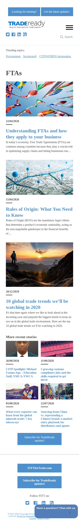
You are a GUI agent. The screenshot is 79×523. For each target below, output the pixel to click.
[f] (13, 34)
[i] (25, 34)
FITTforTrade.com (40, 468)
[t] (8, 34)
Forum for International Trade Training (34, 516)
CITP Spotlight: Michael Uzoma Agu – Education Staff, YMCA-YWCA (21, 373)
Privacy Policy (43, 518)
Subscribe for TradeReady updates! (39, 439)
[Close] (70, 512)
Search (69, 36)
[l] (19, 34)
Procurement (13, 56)
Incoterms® (30, 56)
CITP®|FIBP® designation (55, 56)
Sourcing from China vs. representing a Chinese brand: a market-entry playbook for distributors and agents (57, 418)
